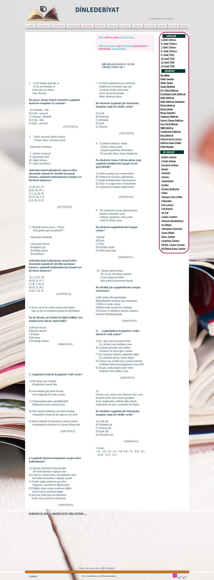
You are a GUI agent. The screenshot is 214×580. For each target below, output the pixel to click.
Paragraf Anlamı (169, 165)
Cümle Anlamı (168, 161)
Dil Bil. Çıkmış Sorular (173, 245)
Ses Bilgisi (166, 225)
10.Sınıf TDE (168, 58)
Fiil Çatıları (167, 205)
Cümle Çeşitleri (169, 217)
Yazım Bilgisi (167, 232)
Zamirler (165, 173)
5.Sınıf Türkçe (168, 39)
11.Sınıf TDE (168, 62)
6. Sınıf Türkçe (169, 43)
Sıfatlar (165, 177)
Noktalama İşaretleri (171, 228)
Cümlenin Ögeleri (170, 241)
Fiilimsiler (166, 201)
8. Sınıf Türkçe (169, 51)
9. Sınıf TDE (167, 54)
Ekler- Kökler (168, 237)
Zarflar (165, 185)
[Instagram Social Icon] (175, 575)
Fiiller (164, 193)
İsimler (164, 169)
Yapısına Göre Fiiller (171, 197)
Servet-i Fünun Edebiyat (171, 120)
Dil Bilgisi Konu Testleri (173, 248)
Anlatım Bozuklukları (172, 221)
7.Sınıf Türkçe (168, 47)
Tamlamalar (167, 181)
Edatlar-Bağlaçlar (170, 189)
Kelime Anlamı (169, 157)
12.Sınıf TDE (168, 66)
